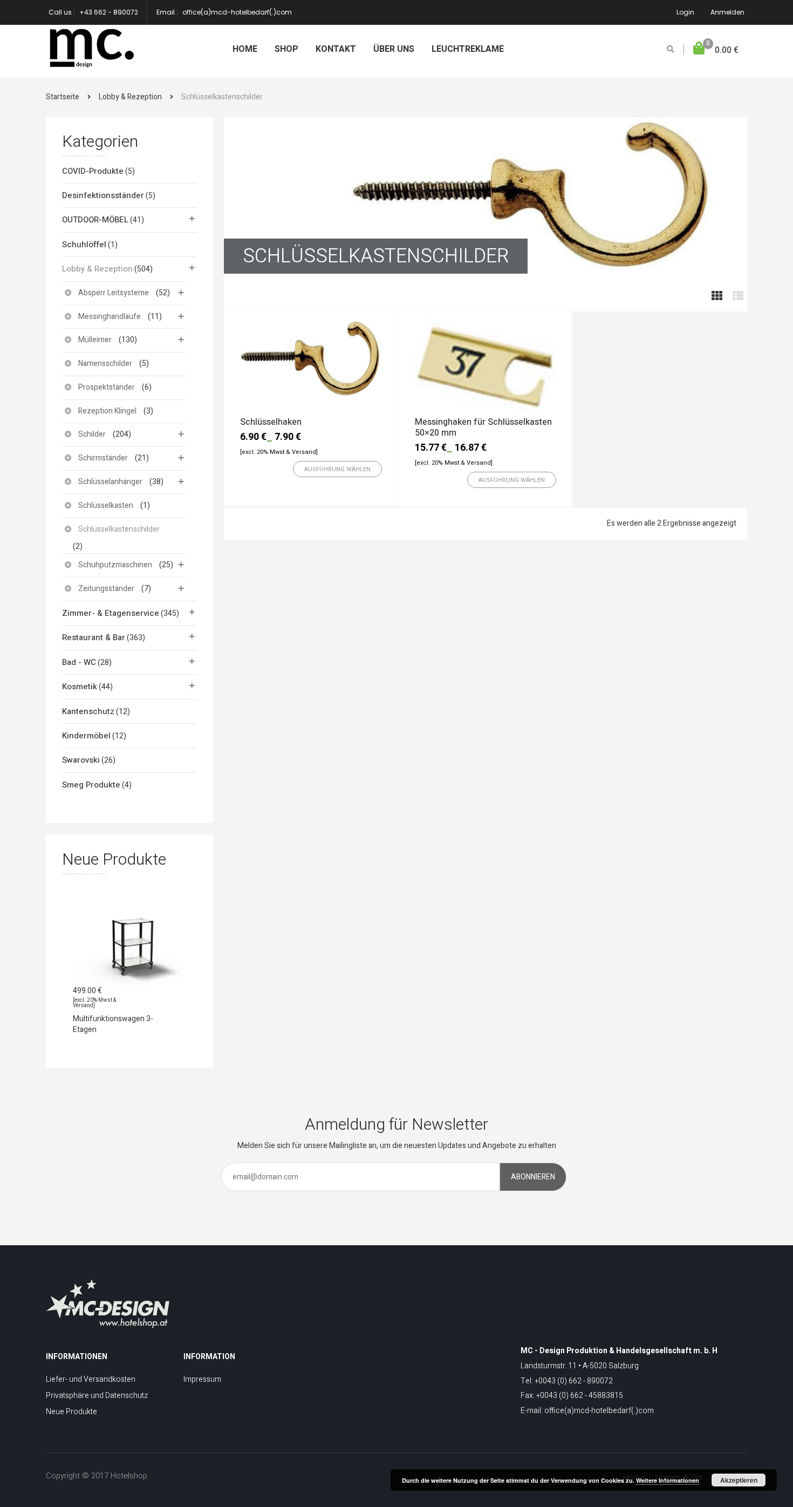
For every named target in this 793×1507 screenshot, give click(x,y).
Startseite (62, 97)
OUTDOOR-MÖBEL (95, 220)
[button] (716, 50)
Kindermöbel (86, 736)
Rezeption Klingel (107, 411)
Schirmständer (103, 458)
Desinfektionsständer (103, 195)
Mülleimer (95, 339)
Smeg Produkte (91, 785)
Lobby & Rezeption (130, 97)
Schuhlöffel (84, 244)
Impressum (202, 1379)
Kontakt (336, 49)
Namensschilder (105, 363)
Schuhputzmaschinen (115, 565)
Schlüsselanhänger (110, 481)
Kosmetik (79, 687)
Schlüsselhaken (271, 422)
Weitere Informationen (667, 1480)
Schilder (92, 434)
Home (245, 49)
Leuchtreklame (468, 49)
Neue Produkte (71, 1411)
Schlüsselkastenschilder (119, 529)
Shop (286, 49)
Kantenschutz (88, 711)
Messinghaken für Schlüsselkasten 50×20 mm (483, 427)
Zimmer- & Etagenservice (110, 613)
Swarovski (81, 760)
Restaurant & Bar (93, 637)
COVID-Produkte (93, 171)
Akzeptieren (738, 1480)
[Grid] (717, 296)
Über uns (393, 49)
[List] (738, 296)
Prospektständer (106, 387)
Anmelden (727, 12)
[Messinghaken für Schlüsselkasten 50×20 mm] (486, 365)
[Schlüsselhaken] (311, 365)
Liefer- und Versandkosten (90, 1379)
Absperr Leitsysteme (113, 292)
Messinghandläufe (109, 316)
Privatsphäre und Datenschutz (97, 1395)
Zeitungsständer (106, 588)
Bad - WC (79, 662)
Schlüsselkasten (105, 505)
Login (685, 12)
